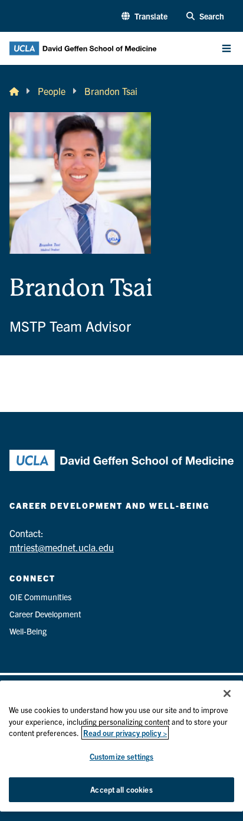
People (51, 91)
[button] (144, 16)
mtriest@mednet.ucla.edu (61, 547)
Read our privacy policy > (125, 733)
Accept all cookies (121, 789)
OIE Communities (40, 596)
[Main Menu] (226, 48)
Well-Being (28, 631)
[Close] (227, 693)
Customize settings (121, 756)
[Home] (14, 91)
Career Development (45, 614)
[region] (121, 746)
